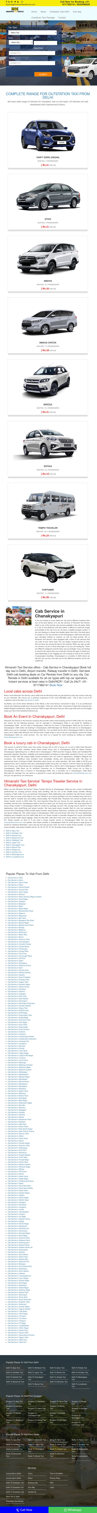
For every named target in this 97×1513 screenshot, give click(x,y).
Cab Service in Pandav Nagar (19, 1143)
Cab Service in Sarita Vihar (18, 1190)
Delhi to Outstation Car (15, 1487)
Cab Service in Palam (16, 1140)
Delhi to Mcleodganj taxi (15, 854)
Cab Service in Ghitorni (16, 991)
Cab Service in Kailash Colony (19, 1219)
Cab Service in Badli (15, 906)
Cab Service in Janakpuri (17, 1043)
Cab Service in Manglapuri (17, 1084)
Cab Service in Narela (16, 1117)
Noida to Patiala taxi (80, 1440)
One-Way (31, 1487)
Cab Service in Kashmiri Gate (19, 1238)
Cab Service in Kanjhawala (18, 1249)
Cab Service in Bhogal (16, 927)
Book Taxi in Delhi (13, 1496)
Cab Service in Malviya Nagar (19, 1077)
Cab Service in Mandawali (17, 1079)
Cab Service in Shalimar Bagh (19, 1290)
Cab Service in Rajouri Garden (19, 1164)
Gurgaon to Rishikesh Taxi (36, 1402)
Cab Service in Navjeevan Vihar (19, 1119)
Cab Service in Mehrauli (17, 1093)
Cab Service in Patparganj (17, 1148)
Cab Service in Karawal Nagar (19, 1233)
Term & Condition (56, 1473)
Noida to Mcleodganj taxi (80, 1450)
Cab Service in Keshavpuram (18, 1242)
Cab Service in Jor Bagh (17, 1216)
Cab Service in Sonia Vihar (18, 1297)
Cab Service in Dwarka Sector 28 (20, 1247)
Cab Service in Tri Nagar (17, 1323)
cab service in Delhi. (31, 700)
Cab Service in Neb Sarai (17, 1124)
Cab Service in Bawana (16, 913)
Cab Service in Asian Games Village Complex (25, 896)
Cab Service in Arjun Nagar (18, 892)
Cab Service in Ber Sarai (17, 918)
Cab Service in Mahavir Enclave (19, 1069)
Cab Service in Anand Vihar (18, 889)
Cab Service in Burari (16, 937)
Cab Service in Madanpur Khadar (20, 1065)
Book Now (56, 685)
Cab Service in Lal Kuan (17, 1058)
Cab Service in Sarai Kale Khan (19, 1186)
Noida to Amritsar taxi (80, 1444)
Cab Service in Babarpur (17, 904)
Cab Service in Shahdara (17, 1204)
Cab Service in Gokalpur (17, 994)
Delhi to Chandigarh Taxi (15, 845)
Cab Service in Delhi (15, 878)
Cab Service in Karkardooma (18, 1228)
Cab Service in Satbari (16, 1195)
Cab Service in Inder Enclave (18, 1029)
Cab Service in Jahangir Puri (18, 1041)
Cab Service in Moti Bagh (17, 1098)
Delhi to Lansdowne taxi (15, 857)
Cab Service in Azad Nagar (18, 899)
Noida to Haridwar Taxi (15, 1444)
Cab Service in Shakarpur (17, 1285)
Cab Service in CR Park (16, 958)
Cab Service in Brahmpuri (17, 932)
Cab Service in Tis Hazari (17, 1318)
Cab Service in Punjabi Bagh (18, 1159)
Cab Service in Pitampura (17, 1152)
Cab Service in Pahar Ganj (18, 1138)
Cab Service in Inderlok (16, 1032)
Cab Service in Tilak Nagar (18, 1313)
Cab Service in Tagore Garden (19, 1309)
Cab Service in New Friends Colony (21, 1131)
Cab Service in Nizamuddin (18, 1027)
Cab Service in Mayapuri (17, 1088)
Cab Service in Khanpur (16, 1046)
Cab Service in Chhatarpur (18, 949)
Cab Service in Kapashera (17, 1226)
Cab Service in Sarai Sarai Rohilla (20, 1188)
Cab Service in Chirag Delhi (18, 951)
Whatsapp (74, 1509)
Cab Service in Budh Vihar (17, 934)
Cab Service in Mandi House (18, 1081)
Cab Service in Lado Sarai (17, 1050)
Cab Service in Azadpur (16, 901)
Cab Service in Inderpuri (17, 1034)
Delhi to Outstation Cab (15, 1492)
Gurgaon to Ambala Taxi (57, 1414)
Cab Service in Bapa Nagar (18, 908)
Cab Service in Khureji (16, 1048)
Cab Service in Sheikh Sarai (18, 1200)
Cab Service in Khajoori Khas (18, 1245)
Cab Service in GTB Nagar (17, 1013)
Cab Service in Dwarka (16, 975)
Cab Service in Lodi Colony (18, 1060)
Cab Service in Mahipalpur (17, 1072)
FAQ (51, 1482)
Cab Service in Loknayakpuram (19, 1276)
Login (52, 1487)
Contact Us (32, 1492)
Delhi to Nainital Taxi (13, 835)
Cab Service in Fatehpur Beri (18, 979)
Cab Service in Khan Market (18, 1271)
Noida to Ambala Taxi (58, 1449)
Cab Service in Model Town (18, 1095)
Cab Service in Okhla (15, 1136)
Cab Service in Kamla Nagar (18, 1223)
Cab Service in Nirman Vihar (18, 1133)
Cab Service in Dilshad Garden (19, 972)
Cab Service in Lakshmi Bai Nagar (20, 1055)
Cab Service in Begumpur (17, 915)
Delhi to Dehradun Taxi (59, 1381)
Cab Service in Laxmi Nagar (18, 1278)
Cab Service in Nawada (16, 1122)
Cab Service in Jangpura (17, 1207)
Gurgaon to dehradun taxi (58, 1421)
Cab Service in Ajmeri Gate (18, 882)
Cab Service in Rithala (16, 1169)
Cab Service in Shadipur (17, 1202)
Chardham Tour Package (43, 17)
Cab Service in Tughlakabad (18, 1325)
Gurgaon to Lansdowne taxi (78, 1423)
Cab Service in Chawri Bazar (18, 946)
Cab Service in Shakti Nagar (18, 1287)
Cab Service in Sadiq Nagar (18, 1178)
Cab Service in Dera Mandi (18, 1254)
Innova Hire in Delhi (13, 1473)
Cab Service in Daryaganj (17, 963)
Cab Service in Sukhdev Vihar (19, 1302)
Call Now (25, 1509)
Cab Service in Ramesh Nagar (19, 1167)
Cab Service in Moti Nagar (17, 1100)
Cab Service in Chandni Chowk (19, 944)
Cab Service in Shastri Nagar (18, 1280)
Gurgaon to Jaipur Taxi (37, 1408)
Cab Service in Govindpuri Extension (21, 1003)
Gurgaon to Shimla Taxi (57, 1407)
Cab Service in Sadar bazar (18, 1176)
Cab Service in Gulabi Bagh (18, 1017)
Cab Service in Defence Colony (19, 965)
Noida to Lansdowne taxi (80, 1457)
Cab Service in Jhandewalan (18, 1212)
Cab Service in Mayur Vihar (18, 1091)
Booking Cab (33, 1482)
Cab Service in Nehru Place (18, 1126)
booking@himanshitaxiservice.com (20, 4)
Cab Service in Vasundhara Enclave (21, 1335)
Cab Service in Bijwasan (17, 930)
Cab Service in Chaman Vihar (19, 939)
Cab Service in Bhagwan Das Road (21, 920)
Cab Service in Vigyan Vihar (18, 1337)
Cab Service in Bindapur (17, 1264)
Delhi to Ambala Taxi (58, 1377)
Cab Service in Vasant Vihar (18, 1332)
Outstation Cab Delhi (59, 11)
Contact (62, 17)
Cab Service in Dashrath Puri (18, 1261)
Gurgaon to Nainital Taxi (13, 1414)
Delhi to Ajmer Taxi (57, 1368)
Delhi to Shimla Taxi (57, 1372)
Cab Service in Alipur (15, 885)
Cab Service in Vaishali (16, 1273)
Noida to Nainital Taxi (14, 1449)
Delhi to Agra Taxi (12, 830)
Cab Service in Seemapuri (17, 1294)
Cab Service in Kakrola (16, 1252)
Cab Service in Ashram (16, 894)
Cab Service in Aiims (15, 880)
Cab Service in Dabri (15, 960)
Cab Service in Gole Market (18, 998)
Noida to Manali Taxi (36, 1456)
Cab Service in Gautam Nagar (19, 984)
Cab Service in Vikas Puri (17, 1342)
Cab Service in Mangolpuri (17, 1086)
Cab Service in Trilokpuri (17, 1321)
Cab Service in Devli (15, 968)
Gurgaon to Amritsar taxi (79, 1409)
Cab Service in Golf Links (17, 996)
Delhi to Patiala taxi (13, 849)
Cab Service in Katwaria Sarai (19, 1240)
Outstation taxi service (14, 1501)
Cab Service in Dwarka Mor (18, 1259)
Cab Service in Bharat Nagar (18, 923)
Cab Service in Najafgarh (17, 1110)
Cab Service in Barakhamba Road (20, 911)
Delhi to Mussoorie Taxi (14, 838)
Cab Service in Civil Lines (17, 953)
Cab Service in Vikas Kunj (17, 1340)
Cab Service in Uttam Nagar (18, 1328)
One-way (77, 11)
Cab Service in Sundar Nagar (19, 1306)
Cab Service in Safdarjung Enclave (21, 1181)
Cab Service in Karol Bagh (17, 1235)
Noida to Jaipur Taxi (35, 1444)
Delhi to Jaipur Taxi (13, 842)
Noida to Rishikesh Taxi (37, 1440)
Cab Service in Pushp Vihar (18, 1162)
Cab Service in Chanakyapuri (18, 941)
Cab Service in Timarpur (17, 1316)
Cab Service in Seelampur (17, 1268)
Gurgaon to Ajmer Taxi (58, 1401)
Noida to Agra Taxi (13, 1440)
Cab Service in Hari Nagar (17, 1022)
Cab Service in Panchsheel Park (20, 1266)
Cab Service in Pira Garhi (17, 1150)
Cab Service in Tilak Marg (17, 1311)
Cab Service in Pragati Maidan (19, 1155)
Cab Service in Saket (15, 1183)
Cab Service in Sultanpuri (17, 1304)
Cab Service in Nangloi (16, 1112)
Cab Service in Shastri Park (18, 1292)
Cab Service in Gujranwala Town (20, 1015)
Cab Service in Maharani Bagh (19, 1067)
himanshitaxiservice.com (13, 737)
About (43, 11)
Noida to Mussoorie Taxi (13, 1454)
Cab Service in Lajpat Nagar (18, 1053)
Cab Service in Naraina (16, 1114)
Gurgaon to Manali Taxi (37, 1420)
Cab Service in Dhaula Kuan (18, 970)
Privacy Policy (55, 1478)
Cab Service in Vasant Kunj (18, 1330)
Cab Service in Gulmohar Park (19, 1020)
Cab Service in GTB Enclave (18, 1010)
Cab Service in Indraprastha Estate (21, 1036)
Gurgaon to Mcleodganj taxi (78, 1416)
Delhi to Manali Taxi (13, 847)
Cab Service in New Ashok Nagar (20, 1129)
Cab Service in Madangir (17, 1062)
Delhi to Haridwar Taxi (14, 833)
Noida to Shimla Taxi (58, 1444)
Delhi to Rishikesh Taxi (14, 840)
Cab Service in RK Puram (17, 1171)
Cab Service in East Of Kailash (19, 977)
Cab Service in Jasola (16, 1209)
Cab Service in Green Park (18, 1008)
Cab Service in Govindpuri (17, 1001)
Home (34, 11)
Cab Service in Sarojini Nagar (19, 1193)
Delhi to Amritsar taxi (13, 852)
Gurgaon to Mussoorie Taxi (14, 1421)
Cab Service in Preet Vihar (17, 1157)
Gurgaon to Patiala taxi (79, 1402)
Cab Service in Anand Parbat (18, 887)
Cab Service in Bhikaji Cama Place (20, 925)
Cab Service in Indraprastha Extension (22, 1039)
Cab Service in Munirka (16, 1107)
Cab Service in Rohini (16, 1174)
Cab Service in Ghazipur (17, 989)
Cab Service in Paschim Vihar (19, 1145)
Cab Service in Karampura (17, 1231)
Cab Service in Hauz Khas (17, 1024)
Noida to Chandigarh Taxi (36, 1450)
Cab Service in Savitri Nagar (18, 1197)
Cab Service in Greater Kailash (19, 1005)
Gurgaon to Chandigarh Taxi (34, 1414)
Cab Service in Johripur (16, 1214)
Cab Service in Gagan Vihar (18, 982)
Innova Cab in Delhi (13, 1478)
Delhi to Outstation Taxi (15, 1482)
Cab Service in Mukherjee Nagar (20, 1103)
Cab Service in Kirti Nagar (17, 1283)
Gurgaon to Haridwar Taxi (14, 1407)
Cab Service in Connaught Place (20, 956)
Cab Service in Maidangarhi (18, 1074)
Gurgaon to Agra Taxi (14, 1401)
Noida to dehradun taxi (57, 1454)
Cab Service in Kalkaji (16, 1221)
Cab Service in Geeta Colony (18, 986)
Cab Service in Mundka (16, 1105)
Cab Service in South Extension (20, 1299)
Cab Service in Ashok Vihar (18, 1257)
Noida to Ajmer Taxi (57, 1440)
